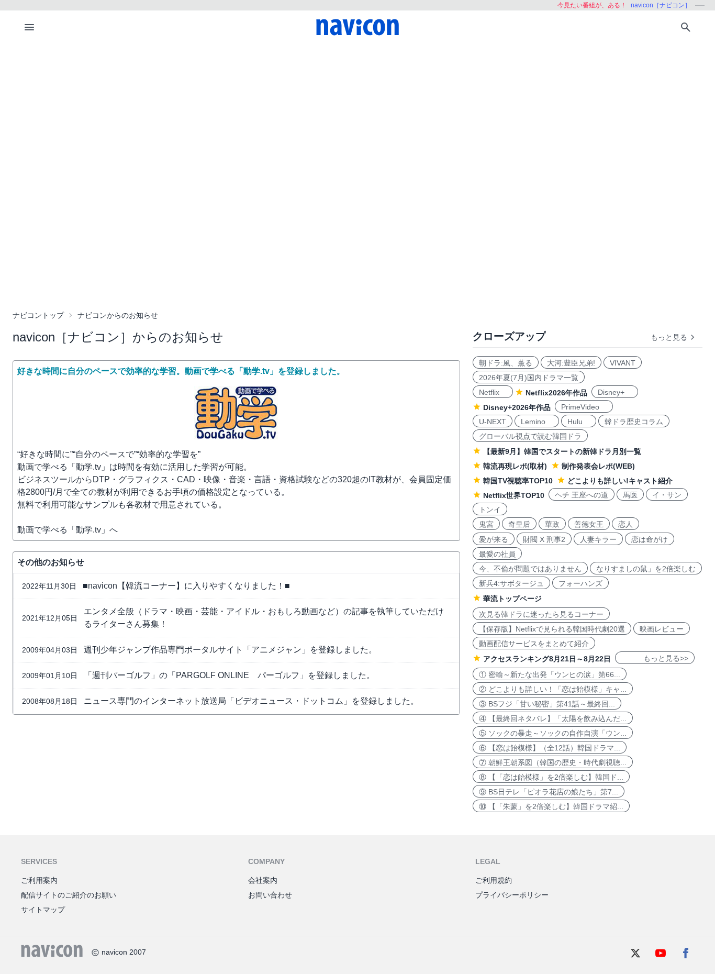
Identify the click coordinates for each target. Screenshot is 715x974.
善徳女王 (589, 524)
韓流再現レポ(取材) (515, 466)
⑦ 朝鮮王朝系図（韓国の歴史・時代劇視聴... (553, 762)
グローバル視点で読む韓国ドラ (530, 436)
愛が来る (493, 539)
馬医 (630, 495)
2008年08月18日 (49, 701)
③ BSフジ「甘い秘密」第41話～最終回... (547, 704)
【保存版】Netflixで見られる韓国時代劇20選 (552, 629)
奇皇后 (519, 524)
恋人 (625, 524)
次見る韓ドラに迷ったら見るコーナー (541, 614)
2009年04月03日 (49, 650)
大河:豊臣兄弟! (571, 363)
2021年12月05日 (49, 618)
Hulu (578, 421)
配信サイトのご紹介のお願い (68, 895)
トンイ (490, 509)
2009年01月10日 (49, 675)
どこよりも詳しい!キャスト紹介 (620, 481)
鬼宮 (486, 524)
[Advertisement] (357, 122)
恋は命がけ (649, 539)
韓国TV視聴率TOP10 (518, 481)
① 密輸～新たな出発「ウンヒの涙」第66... (549, 674)
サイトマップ (43, 909)
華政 (552, 524)
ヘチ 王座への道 (581, 495)
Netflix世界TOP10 (513, 495)
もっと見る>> (654, 658)
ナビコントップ (38, 315)
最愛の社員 (497, 554)
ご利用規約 (493, 880)
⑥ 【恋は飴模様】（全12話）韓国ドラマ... (549, 748)
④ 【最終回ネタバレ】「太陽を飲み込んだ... (553, 718)
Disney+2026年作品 (517, 407)
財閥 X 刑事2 (544, 539)
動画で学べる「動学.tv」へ (67, 529)
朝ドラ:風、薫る (505, 363)
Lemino (537, 421)
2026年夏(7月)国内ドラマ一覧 (528, 377)
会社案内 (262, 880)
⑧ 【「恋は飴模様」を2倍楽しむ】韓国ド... (551, 777)
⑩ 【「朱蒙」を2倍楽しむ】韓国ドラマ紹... (551, 806)
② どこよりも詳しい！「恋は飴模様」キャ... (553, 689)
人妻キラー (598, 539)
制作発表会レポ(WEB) (598, 466)
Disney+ (615, 392)
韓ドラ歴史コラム (634, 421)
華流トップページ (512, 598)
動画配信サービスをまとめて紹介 (534, 643)
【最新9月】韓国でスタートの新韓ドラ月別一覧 (562, 451)
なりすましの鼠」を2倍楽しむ (646, 569)
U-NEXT (492, 421)
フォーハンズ (580, 583)
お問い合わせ (270, 895)
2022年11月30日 (49, 586)
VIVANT (622, 363)
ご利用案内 (39, 880)
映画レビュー (662, 629)
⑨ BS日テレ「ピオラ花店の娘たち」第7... (548, 792)
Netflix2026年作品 (556, 393)
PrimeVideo (584, 407)
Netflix (493, 392)
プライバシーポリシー (512, 895)
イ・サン (667, 495)
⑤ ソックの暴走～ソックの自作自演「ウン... (553, 733)
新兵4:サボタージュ (511, 583)
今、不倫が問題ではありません (530, 569)
